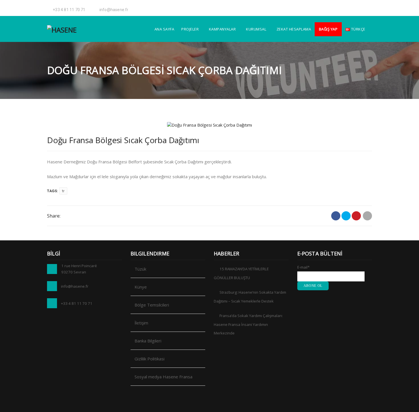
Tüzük (140, 269)
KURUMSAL (256, 29)
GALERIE (317, 7)
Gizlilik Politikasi (149, 359)
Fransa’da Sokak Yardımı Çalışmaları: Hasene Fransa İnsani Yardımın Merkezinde (248, 324)
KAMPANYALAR (222, 29)
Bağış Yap (328, 29)
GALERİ (299, 7)
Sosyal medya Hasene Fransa (163, 376)
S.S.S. (331, 7)
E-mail (303, 267)
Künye (141, 287)
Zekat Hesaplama (293, 29)
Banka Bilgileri (148, 341)
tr (63, 191)
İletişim (141, 323)
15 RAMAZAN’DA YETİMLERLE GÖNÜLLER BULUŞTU (241, 273)
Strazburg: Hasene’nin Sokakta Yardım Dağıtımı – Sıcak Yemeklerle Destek (250, 297)
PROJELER (190, 29)
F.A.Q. (342, 7)
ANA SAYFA (164, 29)
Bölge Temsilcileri (152, 305)
